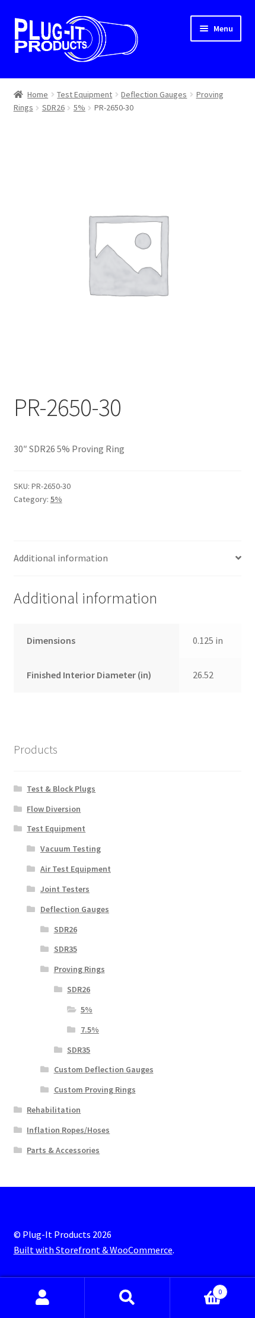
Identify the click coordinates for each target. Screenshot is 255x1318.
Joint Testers (65, 889)
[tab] (128, 558)
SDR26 (53, 107)
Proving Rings (79, 969)
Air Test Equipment (75, 868)
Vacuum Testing (70, 848)
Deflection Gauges (154, 94)
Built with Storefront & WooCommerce (93, 1250)
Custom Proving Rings (95, 1089)
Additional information (61, 558)
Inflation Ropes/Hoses (68, 1130)
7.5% (90, 1029)
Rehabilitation (54, 1109)
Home (37, 94)
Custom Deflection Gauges (104, 1069)
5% (79, 107)
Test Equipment (84, 94)
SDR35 (65, 949)
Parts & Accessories (63, 1150)
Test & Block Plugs (61, 788)
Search (127, 1298)
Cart (196, 1287)
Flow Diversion (54, 808)
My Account (42, 1298)
